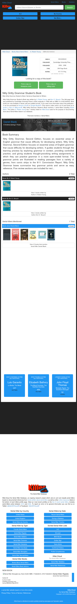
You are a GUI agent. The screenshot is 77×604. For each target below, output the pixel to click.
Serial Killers (55, 2)
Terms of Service (16, 593)
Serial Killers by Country (20, 522)
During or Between (58, 518)
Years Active (58, 544)
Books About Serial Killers (20, 52)
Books (64, 2)
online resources (64, 500)
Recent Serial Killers (57, 515)
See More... (58, 18)
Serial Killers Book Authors (20, 566)
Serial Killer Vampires (20, 544)
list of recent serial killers (60, 502)
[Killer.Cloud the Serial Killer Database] (7, 7)
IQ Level (57, 533)
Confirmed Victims (58, 548)
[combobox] (39, 7)
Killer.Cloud (7, 2)
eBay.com (51, 85)
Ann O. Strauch (55, 99)
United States (20, 515)
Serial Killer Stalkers (20, 537)
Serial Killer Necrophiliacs (20, 555)
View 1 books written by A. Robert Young (38, 193)
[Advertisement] (38, 35)
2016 (22, 504)
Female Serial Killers (20, 529)
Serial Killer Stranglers (20, 552)
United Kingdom (20, 518)
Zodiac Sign (20, 18)
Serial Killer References (57, 566)
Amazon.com (26, 85)
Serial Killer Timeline (57, 522)
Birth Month (57, 537)
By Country (58, 14)
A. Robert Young (35, 52)
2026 (29, 504)
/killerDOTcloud (33, 506)
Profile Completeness (58, 552)
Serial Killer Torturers (20, 540)
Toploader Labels (58, 601)
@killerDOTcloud (12, 506)
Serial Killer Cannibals (20, 548)
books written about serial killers (38, 500)
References (27, 593)
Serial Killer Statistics (57, 562)
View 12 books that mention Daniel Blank (38, 245)
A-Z (20, 14)
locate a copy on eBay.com (12, 107)
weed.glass (48, 601)
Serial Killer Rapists (20, 533)
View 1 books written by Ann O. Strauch (38, 214)
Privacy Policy (6, 593)
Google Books (35, 105)
